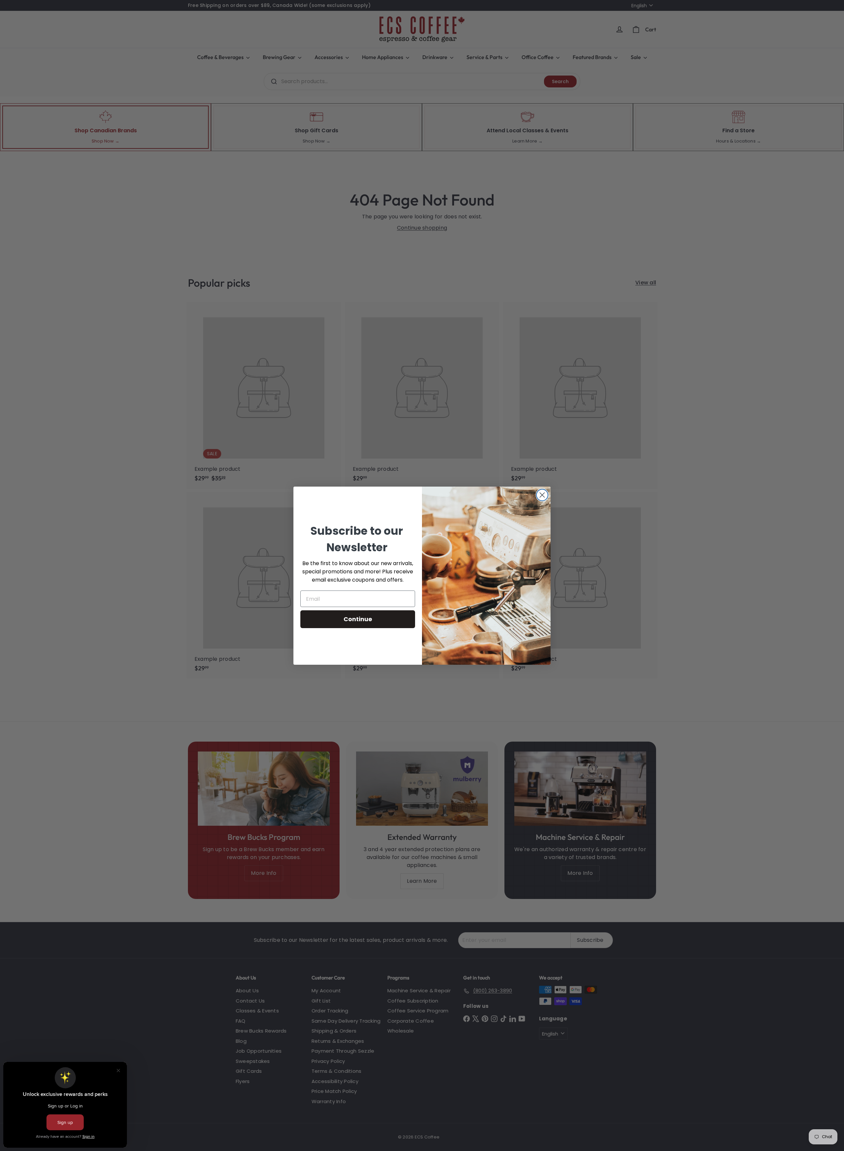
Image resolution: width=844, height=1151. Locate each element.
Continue (358, 619)
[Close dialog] (542, 495)
